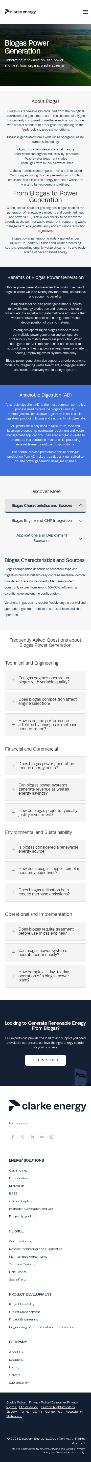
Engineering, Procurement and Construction (42, 1327)
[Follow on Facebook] (13, 1137)
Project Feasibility (22, 1304)
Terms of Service (66, 1452)
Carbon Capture (21, 1201)
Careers (14, 1375)
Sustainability (19, 1382)
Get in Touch (45, 1060)
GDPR (37, 1411)
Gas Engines (18, 1170)
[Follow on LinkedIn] (32, 1137)
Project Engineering (23, 1319)
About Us (16, 1352)
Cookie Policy (16, 1402)
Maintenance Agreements (28, 1256)
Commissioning (20, 1241)
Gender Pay (53, 1411)
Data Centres (18, 1178)
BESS (13, 1193)
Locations (16, 1359)
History (14, 1367)
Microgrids (16, 1186)
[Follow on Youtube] (42, 1137)
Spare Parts (17, 1279)
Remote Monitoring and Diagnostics (35, 1249)
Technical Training (22, 1264)
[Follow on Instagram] (51, 1137)
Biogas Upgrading (22, 1216)
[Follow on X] (22, 1137)
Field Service (18, 1272)
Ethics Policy (28, 1407)
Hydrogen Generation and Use (31, 1209)
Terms (24, 1411)
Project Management (24, 1312)
